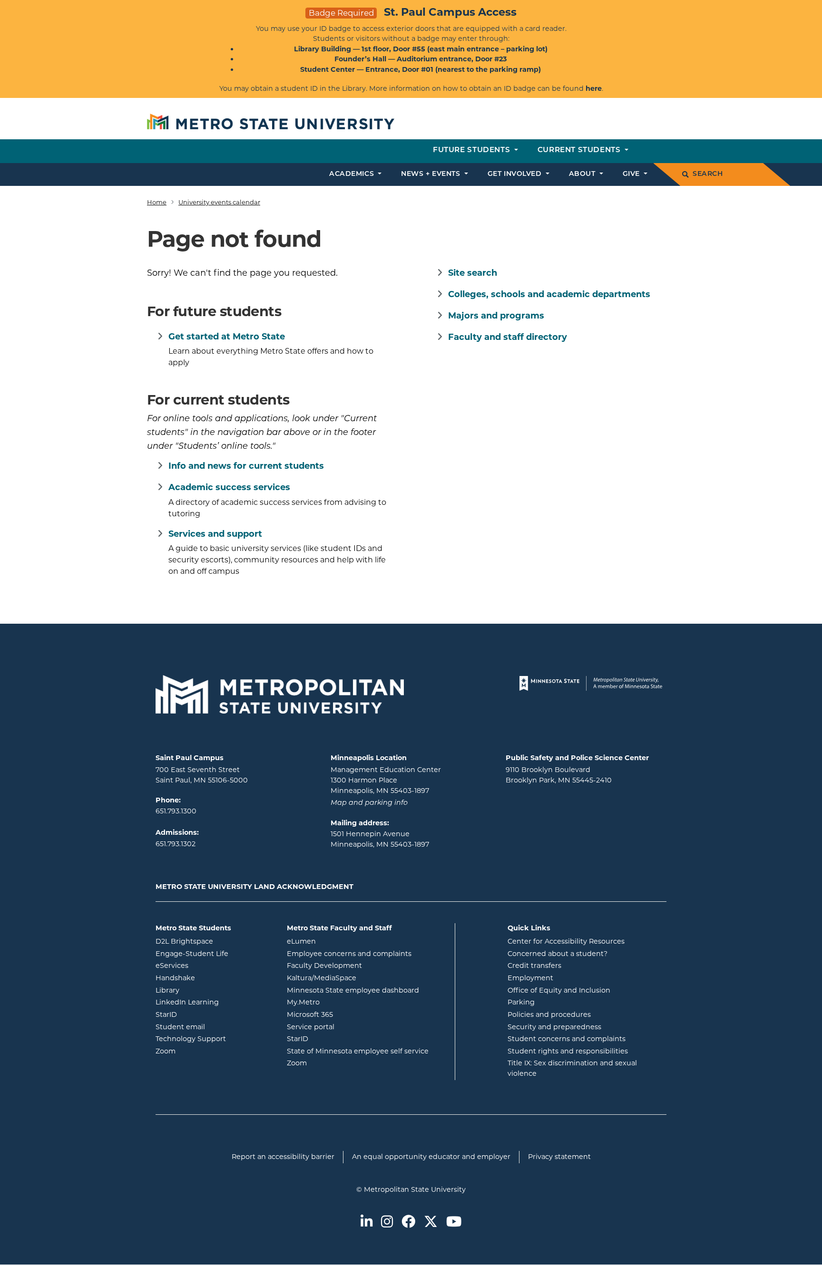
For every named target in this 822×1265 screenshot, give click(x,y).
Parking (521, 1002)
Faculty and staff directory (507, 337)
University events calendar (219, 202)
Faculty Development (324, 965)
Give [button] (632, 174)
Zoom (204, 1050)
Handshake (214, 977)
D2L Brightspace (214, 941)
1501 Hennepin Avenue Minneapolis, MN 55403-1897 (380, 839)
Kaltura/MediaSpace (360, 977)
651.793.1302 (176, 844)
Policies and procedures (549, 1014)
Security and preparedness (554, 1027)
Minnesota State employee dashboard (367, 990)
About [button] (583, 174)
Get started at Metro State (226, 336)
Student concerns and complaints (567, 1038)
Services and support (215, 534)
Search (708, 174)
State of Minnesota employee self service (367, 1050)
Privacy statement (559, 1156)
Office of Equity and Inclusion (559, 990)
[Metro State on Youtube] (453, 1222)
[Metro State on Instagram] (387, 1222)
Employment (530, 978)
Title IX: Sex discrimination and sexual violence (572, 1068)
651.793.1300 (176, 811)
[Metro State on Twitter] (431, 1222)
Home (156, 202)
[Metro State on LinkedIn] (366, 1222)
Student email (214, 1026)
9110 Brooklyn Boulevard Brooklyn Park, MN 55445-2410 (559, 774)
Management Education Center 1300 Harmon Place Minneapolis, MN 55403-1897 (386, 779)
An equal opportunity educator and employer (431, 1156)
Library (206, 990)
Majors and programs (496, 315)
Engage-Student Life (214, 953)
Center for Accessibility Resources (566, 941)
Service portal (349, 1026)
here (594, 88)
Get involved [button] (516, 174)
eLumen (339, 941)
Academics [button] (352, 174)
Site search (472, 273)
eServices (210, 965)
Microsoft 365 (348, 1014)
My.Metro (341, 1001)
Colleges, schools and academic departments (549, 294)
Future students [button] (472, 150)
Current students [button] (580, 150)
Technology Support (191, 1038)
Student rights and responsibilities (568, 1051)
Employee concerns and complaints (349, 953)
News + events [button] (431, 174)
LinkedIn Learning (214, 1001)
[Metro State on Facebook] (408, 1222)
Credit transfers (534, 965)
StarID (205, 1014)
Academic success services (229, 487)
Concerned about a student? (557, 953)
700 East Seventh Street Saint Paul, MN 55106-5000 (202, 774)
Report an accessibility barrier (283, 1156)
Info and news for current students (246, 466)
